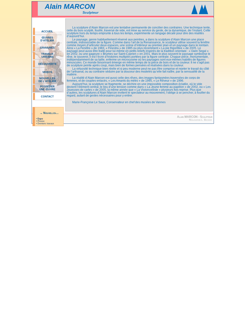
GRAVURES (47, 47)
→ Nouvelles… (49, 113)
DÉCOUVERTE (47, 63)
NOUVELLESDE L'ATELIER (47, 80)
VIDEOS (47, 72)
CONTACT (47, 96)
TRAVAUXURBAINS (47, 55)
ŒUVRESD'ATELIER (47, 39)
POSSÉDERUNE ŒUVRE (47, 88)
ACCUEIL (47, 31)
